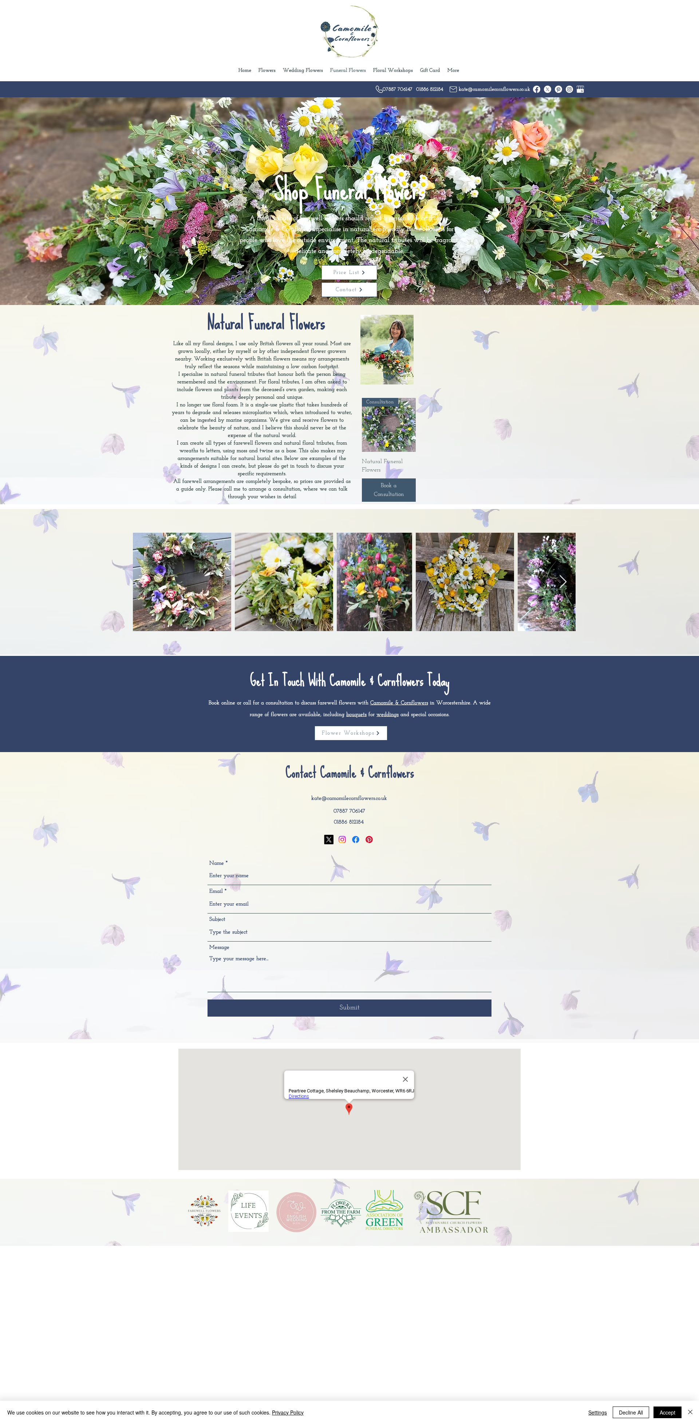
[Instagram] (569, 89)
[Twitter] (547, 89)
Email (216, 891)
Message (219, 947)
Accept (667, 1412)
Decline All (631, 1412)
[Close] (690, 1412)
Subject (217, 919)
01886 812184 (349, 822)
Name (216, 863)
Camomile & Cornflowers (399, 703)
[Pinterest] (558, 89)
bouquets (356, 714)
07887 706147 (349, 811)
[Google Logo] (580, 89)
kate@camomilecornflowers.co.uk (349, 798)
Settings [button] (597, 1412)
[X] (328, 839)
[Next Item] (563, 582)
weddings (387, 714)
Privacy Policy (288, 1412)
